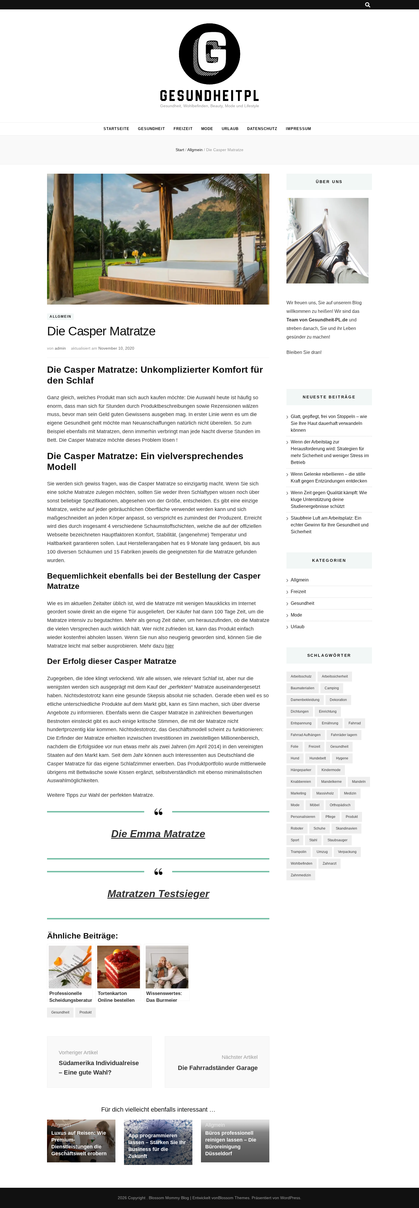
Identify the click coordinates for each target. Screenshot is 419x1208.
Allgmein (60, 317)
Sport (295, 840)
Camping (332, 688)
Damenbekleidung (305, 700)
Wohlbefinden (301, 864)
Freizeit (183, 129)
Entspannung (301, 723)
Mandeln (359, 782)
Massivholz (325, 793)
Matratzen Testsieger (158, 893)
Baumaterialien (302, 688)
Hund (295, 758)
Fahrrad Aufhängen (306, 735)
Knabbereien (301, 782)
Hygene (342, 758)
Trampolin (298, 852)
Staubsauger (337, 840)
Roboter (297, 828)
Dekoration (338, 700)
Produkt (85, 1012)
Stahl (313, 840)
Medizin (350, 793)
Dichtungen (300, 712)
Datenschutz (262, 129)
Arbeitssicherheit (335, 676)
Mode (207, 129)
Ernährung (330, 723)
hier (169, 646)
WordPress (290, 1197)
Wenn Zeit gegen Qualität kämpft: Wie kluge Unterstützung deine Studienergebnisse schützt (329, 499)
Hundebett (318, 758)
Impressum (298, 129)
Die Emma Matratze (158, 834)
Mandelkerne (331, 782)
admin (60, 348)
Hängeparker (301, 770)
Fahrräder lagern (344, 735)
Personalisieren (303, 817)
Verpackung (347, 852)
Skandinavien (346, 828)
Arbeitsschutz (301, 676)
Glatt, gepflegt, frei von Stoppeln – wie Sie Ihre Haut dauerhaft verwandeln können (329, 423)
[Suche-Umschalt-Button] (367, 5)
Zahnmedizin (301, 875)
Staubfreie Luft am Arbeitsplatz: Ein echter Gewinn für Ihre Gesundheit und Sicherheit (330, 525)
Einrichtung (328, 712)
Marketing (298, 793)
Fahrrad (355, 723)
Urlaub (230, 129)
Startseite (116, 129)
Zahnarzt (329, 864)
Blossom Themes (233, 1197)
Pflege (330, 817)
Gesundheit (151, 129)
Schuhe (320, 828)
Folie (294, 747)
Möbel (315, 805)
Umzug (322, 852)
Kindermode (331, 770)
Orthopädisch (340, 805)
